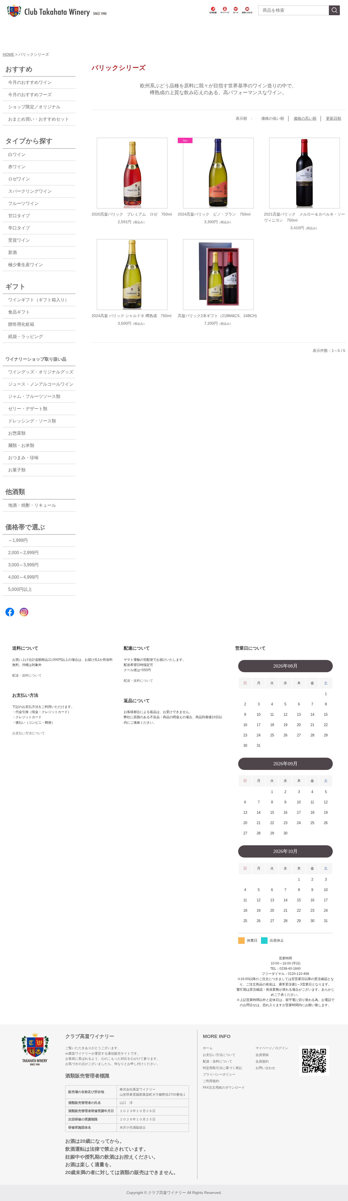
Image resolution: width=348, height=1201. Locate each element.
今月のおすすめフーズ (30, 94)
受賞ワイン (19, 240)
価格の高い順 (305, 118)
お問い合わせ (265, 1068)
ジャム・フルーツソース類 (34, 396)
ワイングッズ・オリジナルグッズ (40, 372)
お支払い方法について (28, 733)
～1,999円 (18, 540)
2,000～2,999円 (23, 552)
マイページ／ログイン (272, 1048)
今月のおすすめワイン (30, 82)
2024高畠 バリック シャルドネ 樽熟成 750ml (131, 316)
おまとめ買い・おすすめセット (38, 119)
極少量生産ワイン (25, 264)
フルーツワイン (23, 203)
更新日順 (333, 118)
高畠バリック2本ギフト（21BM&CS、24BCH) (217, 316)
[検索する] (334, 10)
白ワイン (17, 154)
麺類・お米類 (21, 445)
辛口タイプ (19, 228)
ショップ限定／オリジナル (34, 107)
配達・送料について (27, 675)
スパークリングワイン (30, 191)
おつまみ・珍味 (23, 457)
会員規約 (262, 1061)
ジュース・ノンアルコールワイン (40, 384)
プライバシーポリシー (219, 1074)
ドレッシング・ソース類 (32, 421)
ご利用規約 (211, 1081)
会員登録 (262, 1055)
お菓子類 (17, 470)
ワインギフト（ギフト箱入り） (38, 299)
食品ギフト (19, 312)
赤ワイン (17, 166)
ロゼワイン (19, 179)
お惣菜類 (17, 433)
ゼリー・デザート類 (27, 408)
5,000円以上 (20, 589)
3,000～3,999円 (23, 565)
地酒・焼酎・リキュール (32, 505)
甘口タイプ (19, 215)
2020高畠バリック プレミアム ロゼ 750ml (132, 214)
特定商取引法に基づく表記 (222, 1068)
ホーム (208, 1048)
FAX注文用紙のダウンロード (224, 1087)
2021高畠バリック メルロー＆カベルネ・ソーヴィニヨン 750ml (304, 217)
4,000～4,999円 (23, 577)
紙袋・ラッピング (25, 336)
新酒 (12, 252)
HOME (8, 54)
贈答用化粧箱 (21, 324)
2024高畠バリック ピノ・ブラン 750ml (214, 214)
